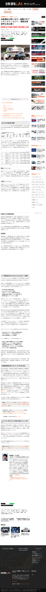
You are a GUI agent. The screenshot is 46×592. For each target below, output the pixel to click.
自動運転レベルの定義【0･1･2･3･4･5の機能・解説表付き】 (41, 162)
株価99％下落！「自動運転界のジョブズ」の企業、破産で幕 (41, 168)
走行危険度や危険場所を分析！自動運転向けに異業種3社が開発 (23, 519)
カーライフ (20, 9)
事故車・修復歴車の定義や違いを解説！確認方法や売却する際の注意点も (41, 126)
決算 (14, 34)
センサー (42, 194)
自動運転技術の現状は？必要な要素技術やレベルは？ (5, 534)
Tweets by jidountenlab (23, 550)
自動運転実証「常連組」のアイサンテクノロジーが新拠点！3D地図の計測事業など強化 (15, 404)
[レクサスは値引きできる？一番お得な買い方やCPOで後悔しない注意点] (34, 131)
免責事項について (36, 560)
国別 (24, 9)
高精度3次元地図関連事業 (8, 109)
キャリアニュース (7, 12)
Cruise (33, 187)
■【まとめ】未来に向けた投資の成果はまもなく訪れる (13, 117)
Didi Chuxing (38, 189)
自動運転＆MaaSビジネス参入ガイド (17, 477)
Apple (43, 187)
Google (33, 184)
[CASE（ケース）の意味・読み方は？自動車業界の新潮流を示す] (34, 150)
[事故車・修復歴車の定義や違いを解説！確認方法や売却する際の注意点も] (34, 126)
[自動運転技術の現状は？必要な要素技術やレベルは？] (5, 530)
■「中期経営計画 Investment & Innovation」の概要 (12, 113)
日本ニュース (11, 34)
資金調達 (40, 204)
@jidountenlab (5, 413)
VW (36, 187)
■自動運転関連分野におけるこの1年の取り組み (11, 115)
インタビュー (36, 9)
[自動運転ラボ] (23, 3)
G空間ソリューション (7, 107)
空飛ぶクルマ (37, 194)
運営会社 (34, 551)
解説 (25, 34)
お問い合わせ (35, 562)
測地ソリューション (7, 105)
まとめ (33, 207)
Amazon (33, 189)
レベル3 (17, 321)
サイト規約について (36, 553)
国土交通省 (13, 33)
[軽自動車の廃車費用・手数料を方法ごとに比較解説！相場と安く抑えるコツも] (34, 138)
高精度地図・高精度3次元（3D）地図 (6, 513)
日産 (36, 176)
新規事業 (5, 110)
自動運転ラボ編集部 (5, 29)
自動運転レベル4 (35, 204)
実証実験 (23, 33)
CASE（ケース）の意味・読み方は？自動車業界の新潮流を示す (41, 150)
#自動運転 (10, 413)
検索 (30, 9)
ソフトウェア (41, 192)
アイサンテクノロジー (16, 31)
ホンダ (39, 176)
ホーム (5, 9)
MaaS (8, 31)
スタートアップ (41, 197)
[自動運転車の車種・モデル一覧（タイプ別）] (25, 530)
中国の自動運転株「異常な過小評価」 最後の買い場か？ (41, 120)
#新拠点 (24, 413)
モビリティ (8, 33)
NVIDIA (39, 187)
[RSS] (32, 575)
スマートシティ (23, 31)
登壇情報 (17, 474)
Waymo (37, 184)
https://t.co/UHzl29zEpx (18, 411)
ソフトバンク (34, 179)
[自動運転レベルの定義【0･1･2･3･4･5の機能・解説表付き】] (34, 162)
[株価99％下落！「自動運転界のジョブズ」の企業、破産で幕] (34, 168)
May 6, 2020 (18, 416)
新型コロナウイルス (4, 34)
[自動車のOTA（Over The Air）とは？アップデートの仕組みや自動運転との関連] (15, 530)
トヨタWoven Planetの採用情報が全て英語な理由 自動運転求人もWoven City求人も (7, 520)
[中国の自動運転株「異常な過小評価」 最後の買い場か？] (34, 120)
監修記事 (18, 34)
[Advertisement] (15, 85)
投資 (26, 33)
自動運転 (9, 9)
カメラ (36, 197)
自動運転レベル (34, 199)
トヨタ (13, 371)
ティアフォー (3, 33)
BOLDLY (33, 182)
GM (43, 184)
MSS (11, 31)
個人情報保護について (37, 555)
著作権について (35, 559)
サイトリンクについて (37, 557)
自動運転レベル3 (35, 202)
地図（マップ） (18, 33)
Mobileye (33, 192)
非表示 (17, 99)
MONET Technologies (40, 182)
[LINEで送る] (11, 38)
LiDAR (5, 31)
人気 (27, 9)
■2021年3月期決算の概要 (7, 102)
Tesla (41, 184)
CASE (2, 31)
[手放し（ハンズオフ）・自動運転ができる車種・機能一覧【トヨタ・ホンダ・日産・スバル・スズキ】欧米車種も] (34, 155)
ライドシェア (15, 9)
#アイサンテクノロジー (18, 413)
